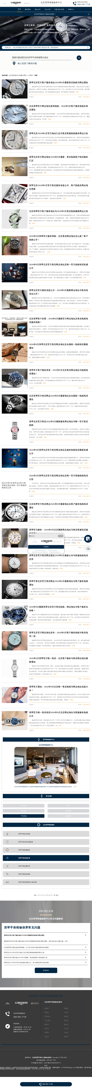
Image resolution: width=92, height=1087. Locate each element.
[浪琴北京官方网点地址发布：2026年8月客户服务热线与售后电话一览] (14, 650)
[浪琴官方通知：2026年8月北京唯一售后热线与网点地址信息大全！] (14, 702)
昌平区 (47, 1028)
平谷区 (66, 1032)
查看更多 (46, 970)
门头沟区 (47, 1020)
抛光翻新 (68, 816)
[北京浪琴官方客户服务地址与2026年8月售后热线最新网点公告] (14, 228)
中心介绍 (47, 9)
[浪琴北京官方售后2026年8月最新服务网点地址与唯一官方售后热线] (14, 440)
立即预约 (46, 547)
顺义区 (66, 1024)
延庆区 (66, 1036)
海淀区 (66, 1016)
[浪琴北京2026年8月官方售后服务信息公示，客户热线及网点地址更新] (14, 202)
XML (46, 1065)
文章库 (30, 75)
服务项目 (28, 9)
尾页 (57, 895)
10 (49, 895)
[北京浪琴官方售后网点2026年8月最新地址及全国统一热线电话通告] (14, 413)
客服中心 (71, 9)
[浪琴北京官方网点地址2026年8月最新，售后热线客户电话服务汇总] (14, 175)
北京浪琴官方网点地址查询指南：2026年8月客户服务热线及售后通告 (26, 947)
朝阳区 (47, 1008)
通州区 (47, 1024)
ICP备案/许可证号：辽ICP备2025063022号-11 (46, 1063)
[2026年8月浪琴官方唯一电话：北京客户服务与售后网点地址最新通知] (14, 677)
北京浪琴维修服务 (49, 825)
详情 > (75, 786)
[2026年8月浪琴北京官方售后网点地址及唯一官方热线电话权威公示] (14, 282)
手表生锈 (68, 811)
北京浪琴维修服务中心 (51, 2)
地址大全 (38, 9)
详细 (77, 92)
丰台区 (66, 1012)
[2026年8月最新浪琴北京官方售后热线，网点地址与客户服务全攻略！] (14, 624)
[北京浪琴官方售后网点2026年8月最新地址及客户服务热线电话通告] (14, 521)
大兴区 (66, 1028)
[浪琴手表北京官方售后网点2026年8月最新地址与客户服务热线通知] (14, 598)
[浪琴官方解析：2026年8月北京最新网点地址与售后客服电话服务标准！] (14, 547)
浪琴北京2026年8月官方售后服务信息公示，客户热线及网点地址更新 (26, 962)
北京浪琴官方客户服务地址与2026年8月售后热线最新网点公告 (58, 211)
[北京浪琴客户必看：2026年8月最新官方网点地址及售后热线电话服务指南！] (14, 336)
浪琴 (68, 805)
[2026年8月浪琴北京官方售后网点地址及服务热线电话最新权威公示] (14, 467)
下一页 (53, 895)
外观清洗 (24, 811)
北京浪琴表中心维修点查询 (18, 75)
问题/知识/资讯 (59, 9)
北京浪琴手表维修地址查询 (53, 1002)
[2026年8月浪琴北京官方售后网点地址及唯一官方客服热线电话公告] (14, 488)
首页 (19, 9)
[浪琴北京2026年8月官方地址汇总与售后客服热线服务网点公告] (14, 149)
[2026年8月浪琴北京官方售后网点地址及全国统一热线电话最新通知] (14, 361)
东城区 (66, 1008)
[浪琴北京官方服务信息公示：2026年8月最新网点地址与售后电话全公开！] (14, 309)
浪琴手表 (24, 805)
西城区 (47, 1012)
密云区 (47, 1036)
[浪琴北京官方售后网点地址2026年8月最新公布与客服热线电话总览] (14, 573)
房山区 (66, 1020)
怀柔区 (47, 1032)
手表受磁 (24, 816)
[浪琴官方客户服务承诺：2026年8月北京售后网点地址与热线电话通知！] (14, 387)
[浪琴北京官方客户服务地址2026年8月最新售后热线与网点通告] (14, 98)
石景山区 (47, 1016)
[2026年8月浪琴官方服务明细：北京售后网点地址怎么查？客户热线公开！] (14, 255)
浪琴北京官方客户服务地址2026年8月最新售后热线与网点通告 (58, 82)
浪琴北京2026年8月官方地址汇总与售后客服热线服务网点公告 (58, 133)
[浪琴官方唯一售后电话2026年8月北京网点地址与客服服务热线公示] (14, 730)
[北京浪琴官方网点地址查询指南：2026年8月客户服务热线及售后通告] (14, 123)
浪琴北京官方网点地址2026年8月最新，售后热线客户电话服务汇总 (25, 957)
